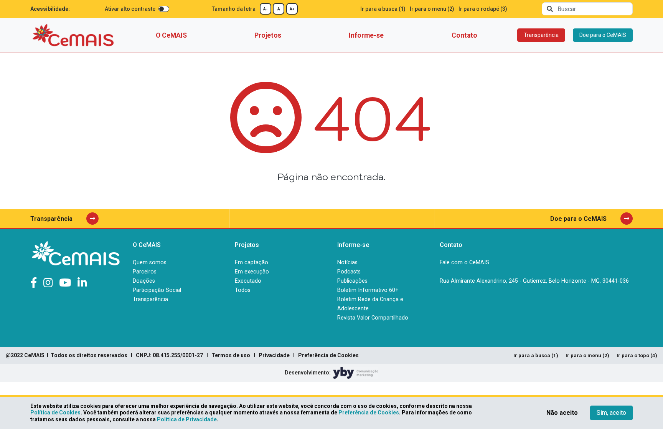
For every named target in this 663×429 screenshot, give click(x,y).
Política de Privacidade (187, 419)
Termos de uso (230, 355)
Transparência (541, 35)
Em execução (252, 271)
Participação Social (157, 290)
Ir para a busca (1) (383, 9)
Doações (144, 281)
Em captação (251, 262)
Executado (248, 281)
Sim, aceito (611, 412)
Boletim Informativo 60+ (368, 290)
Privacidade (274, 355)
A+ (292, 9)
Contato (464, 35)
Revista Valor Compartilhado (372, 318)
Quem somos (150, 262)
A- (265, 9)
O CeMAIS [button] (171, 35)
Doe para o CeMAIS (602, 35)
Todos (243, 290)
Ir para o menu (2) (432, 9)
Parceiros (145, 271)
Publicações (352, 281)
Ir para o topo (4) (637, 355)
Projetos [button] (267, 35)
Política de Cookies (55, 412)
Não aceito (562, 412)
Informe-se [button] (366, 35)
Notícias (347, 262)
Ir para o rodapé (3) (482, 9)
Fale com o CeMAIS (464, 262)
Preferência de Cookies (328, 355)
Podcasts (349, 271)
